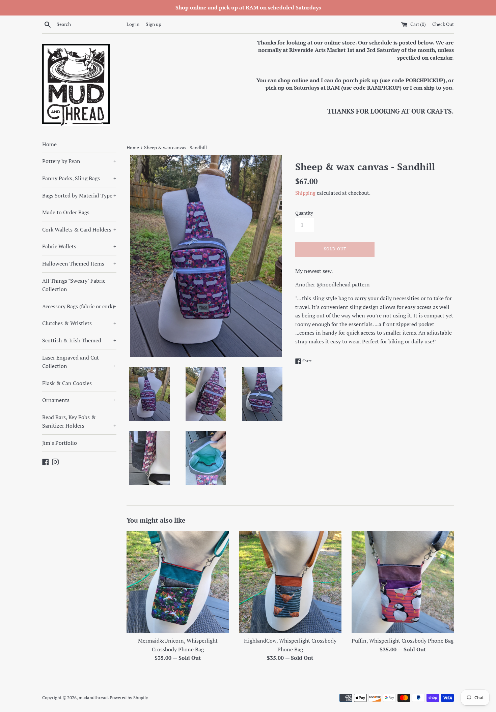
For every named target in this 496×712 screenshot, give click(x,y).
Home (49, 144)
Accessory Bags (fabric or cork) (79, 306)
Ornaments (79, 400)
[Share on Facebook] (436, 342)
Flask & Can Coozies (67, 383)
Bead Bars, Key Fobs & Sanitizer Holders (79, 421)
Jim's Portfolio (59, 442)
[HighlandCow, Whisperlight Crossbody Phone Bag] (290, 582)
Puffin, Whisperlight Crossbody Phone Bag (402, 640)
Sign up (153, 24)
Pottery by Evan (79, 161)
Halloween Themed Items (79, 263)
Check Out (443, 24)
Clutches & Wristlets (79, 323)
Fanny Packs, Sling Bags (79, 178)
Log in (133, 24)
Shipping (305, 192)
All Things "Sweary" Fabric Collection (73, 285)
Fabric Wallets (79, 246)
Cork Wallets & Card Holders (79, 229)
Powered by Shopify (129, 698)
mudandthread (93, 698)
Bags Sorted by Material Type (79, 195)
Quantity (304, 213)
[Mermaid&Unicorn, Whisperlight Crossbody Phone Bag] (178, 582)
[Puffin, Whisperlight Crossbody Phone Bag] (403, 582)
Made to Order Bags (65, 212)
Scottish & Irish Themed (79, 340)
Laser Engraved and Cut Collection (79, 362)
